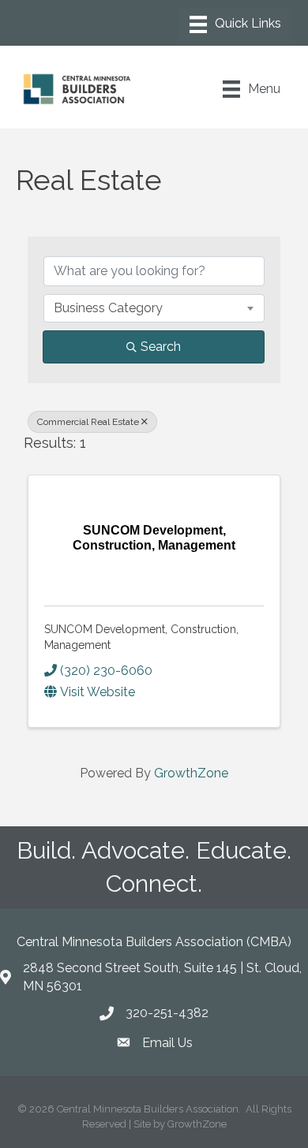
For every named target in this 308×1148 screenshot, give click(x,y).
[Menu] (235, 24)
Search (161, 346)
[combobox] (154, 308)
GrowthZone (191, 773)
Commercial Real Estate (88, 421)
